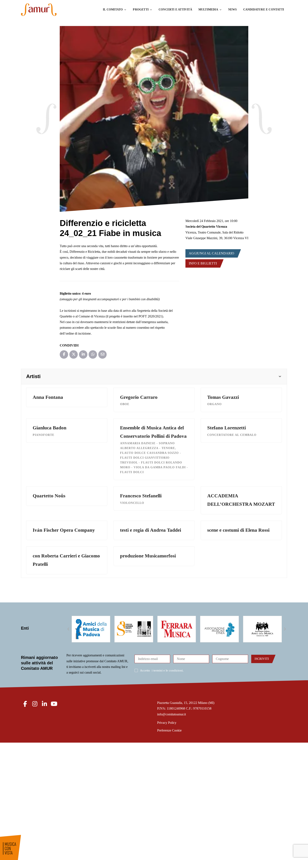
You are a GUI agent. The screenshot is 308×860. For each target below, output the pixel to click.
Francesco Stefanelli (141, 495)
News (232, 9)
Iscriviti (262, 658)
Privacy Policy (166, 722)
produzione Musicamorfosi (148, 555)
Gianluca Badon (49, 427)
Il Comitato (113, 9)
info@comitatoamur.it (171, 714)
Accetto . (162, 670)
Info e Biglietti (203, 263)
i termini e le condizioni (167, 670)
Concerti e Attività (175, 9)
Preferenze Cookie (169, 730)
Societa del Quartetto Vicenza (206, 226)
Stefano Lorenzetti (226, 427)
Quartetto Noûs (49, 495)
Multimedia (208, 9)
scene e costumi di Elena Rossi (238, 530)
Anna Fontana (48, 397)
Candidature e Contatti (263, 9)
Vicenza (190, 232)
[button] (154, 376)
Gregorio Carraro (139, 397)
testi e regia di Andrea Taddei (150, 530)
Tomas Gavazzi (223, 397)
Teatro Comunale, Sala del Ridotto (220, 232)
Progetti (141, 9)
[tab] (154, 376)
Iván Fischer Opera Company (64, 530)
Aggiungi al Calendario (211, 253)
